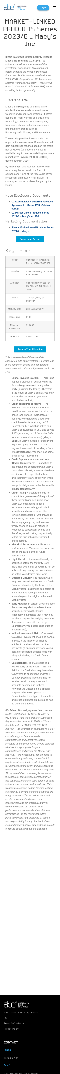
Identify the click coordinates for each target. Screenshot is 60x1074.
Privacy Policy (11, 1029)
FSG (6, 1018)
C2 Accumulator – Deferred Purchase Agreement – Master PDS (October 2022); (32, 205)
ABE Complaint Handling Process (21, 1013)
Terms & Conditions (14, 1023)
